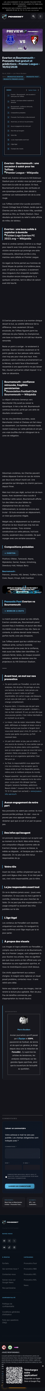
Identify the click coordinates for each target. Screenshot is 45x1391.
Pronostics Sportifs (15, 77)
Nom (7, 1163)
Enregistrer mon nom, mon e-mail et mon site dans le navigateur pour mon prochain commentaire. (23, 1176)
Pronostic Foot (32, 77)
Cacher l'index (32, 90)
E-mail (26, 1163)
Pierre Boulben (21, 73)
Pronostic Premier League (13, 79)
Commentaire (11, 1146)
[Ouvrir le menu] (40, 16)
